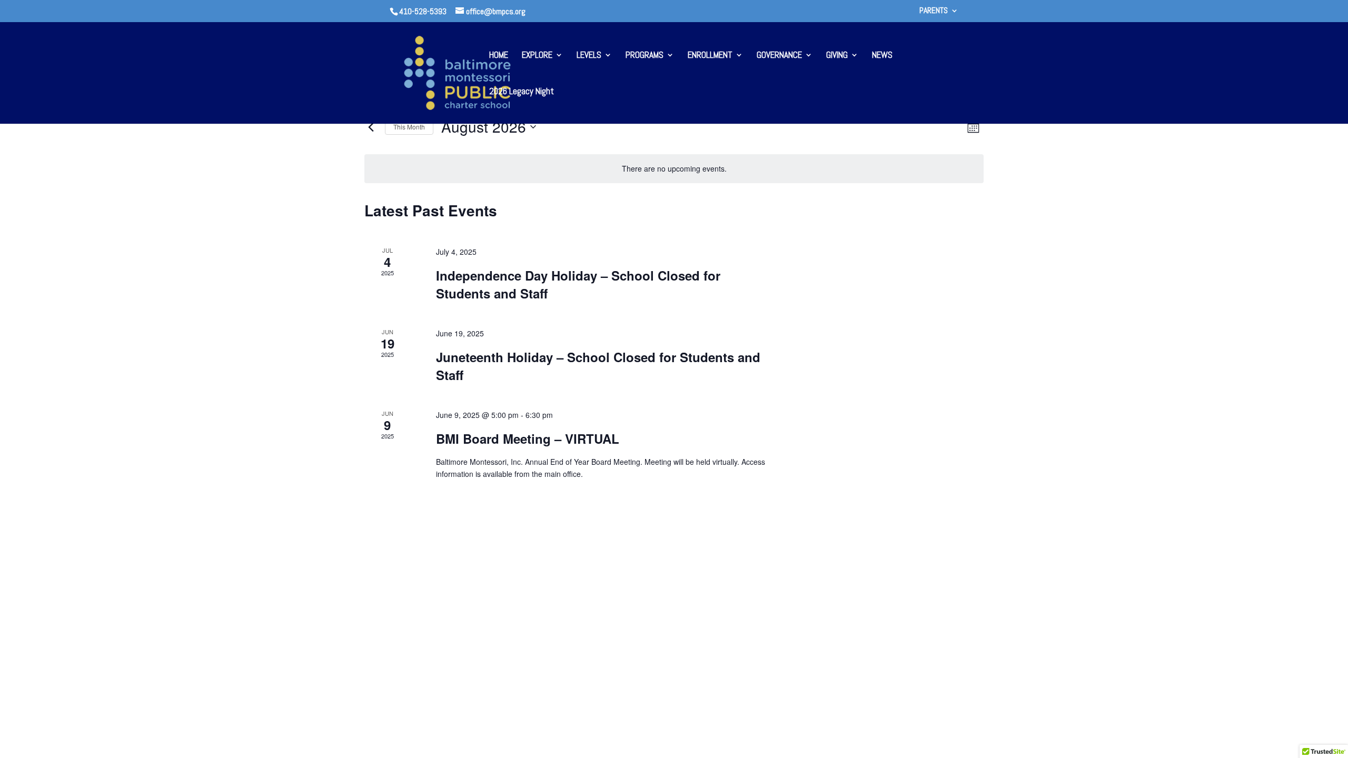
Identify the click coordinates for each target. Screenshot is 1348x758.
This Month (409, 126)
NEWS (882, 56)
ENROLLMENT (710, 56)
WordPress (527, 613)
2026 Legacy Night (521, 92)
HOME (498, 56)
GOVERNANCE (779, 56)
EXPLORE (537, 56)
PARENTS (933, 11)
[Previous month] (370, 127)
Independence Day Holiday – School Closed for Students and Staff (578, 284)
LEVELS (589, 56)
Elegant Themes (448, 613)
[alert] (674, 168)
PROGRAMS (644, 56)
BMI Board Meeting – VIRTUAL (527, 438)
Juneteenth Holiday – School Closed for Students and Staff (598, 366)
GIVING (837, 56)
